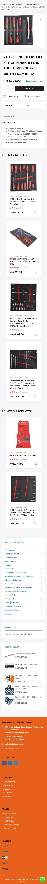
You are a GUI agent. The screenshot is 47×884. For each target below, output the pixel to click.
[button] (40, 19)
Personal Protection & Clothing (16, 572)
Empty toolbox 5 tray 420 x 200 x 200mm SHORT (28, 698)
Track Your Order (9, 828)
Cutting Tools (9, 599)
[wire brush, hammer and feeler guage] (9, 683)
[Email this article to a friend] (27, 105)
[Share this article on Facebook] (15, 105)
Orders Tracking (9, 814)
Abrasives (8, 614)
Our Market (7, 793)
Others (19, 4)
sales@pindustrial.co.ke (15, 744)
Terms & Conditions (11, 825)
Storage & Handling (12, 554)
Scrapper (8, 565)
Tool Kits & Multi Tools (31, 4)
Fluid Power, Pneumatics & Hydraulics (18, 588)
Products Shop (9, 782)
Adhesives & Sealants (13, 610)
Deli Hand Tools (10, 595)
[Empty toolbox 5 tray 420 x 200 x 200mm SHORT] (9, 704)
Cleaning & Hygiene (12, 603)
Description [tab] (8, 117)
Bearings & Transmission (13, 606)
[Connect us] (4, 762)
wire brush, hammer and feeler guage (26, 677)
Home (3, 4)
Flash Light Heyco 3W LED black (26, 665)
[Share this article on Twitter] (19, 105)
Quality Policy (8, 821)
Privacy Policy (8, 817)
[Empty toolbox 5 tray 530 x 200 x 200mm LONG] (9, 694)
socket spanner (10, 561)
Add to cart (29, 88)
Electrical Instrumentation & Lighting (18, 591)
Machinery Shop (9, 785)
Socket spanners (11, 557)
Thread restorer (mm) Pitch (25, 654)
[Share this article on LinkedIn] (23, 105)
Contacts (7, 797)
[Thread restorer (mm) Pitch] (9, 657)
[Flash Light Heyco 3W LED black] (9, 668)
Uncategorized (10, 550)
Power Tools (9, 569)
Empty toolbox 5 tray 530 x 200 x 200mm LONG (28, 687)
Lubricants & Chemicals (13, 580)
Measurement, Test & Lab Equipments (19, 576)
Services (6, 789)
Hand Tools (11, 4)
